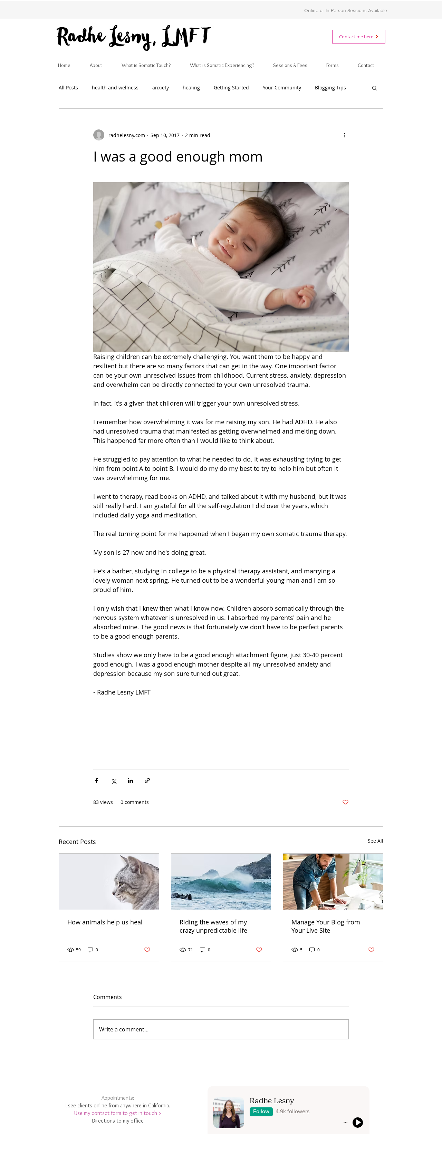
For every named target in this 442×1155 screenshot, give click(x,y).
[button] (374, 87)
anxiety (160, 87)
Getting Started (231, 87)
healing (191, 87)
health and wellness (115, 87)
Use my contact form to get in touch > (118, 1113)
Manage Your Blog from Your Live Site (325, 926)
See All (375, 840)
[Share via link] (147, 780)
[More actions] (344, 135)
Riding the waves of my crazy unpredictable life (213, 926)
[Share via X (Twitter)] (113, 780)
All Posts (68, 87)
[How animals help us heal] (109, 882)
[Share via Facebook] (96, 780)
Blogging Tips (330, 87)
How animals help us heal (105, 922)
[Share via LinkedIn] (130, 780)
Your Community (282, 87)
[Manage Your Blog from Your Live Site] (333, 882)
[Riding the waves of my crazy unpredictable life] (221, 882)
